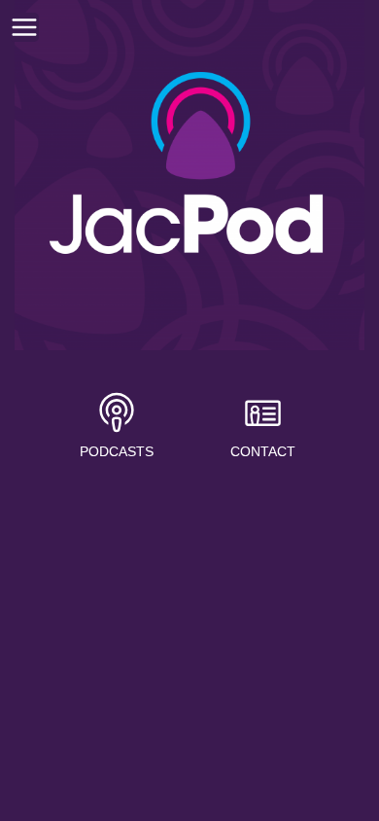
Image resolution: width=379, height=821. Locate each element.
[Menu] (24, 27)
